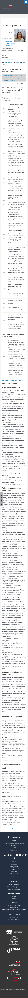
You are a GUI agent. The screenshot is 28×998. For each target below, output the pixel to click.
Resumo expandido (16, 78)
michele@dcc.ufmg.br (8, 59)
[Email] (26, 855)
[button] (26, 2)
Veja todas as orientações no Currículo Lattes (13, 828)
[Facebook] (13, 855)
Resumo (6, 80)
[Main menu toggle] (24, 7)
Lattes (17, 62)
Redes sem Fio (8, 45)
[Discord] (20, 855)
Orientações (12, 80)
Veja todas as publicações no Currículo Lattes (13, 760)
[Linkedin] (4, 855)
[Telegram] (14, 858)
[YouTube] (17, 855)
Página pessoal (8, 62)
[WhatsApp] (1, 855)
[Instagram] (7, 855)
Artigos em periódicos (9, 77)
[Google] (23, 855)
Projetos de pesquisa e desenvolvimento (13, 75)
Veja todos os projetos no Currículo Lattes (12, 380)
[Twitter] (10, 855)
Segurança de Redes (10, 43)
